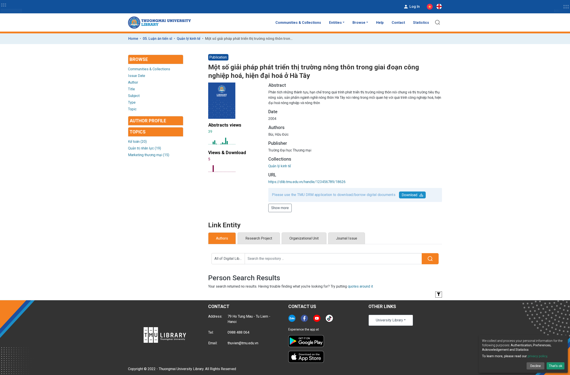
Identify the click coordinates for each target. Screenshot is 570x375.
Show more (280, 208)
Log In (414, 6)
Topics (138, 132)
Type (132, 102)
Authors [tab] (222, 238)
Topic (132, 109)
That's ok (555, 366)
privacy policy (537, 356)
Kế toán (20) (137, 141)
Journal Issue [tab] (346, 238)
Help (380, 22)
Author (133, 82)
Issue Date (136, 76)
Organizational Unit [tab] (304, 238)
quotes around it (360, 286)
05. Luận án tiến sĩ (157, 38)
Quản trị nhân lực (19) (144, 148)
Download (409, 195)
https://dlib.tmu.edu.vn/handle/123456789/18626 (307, 182)
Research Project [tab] (258, 238)
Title (131, 89)
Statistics (421, 22)
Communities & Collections (298, 22)
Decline (535, 366)
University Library (389, 320)
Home (133, 38)
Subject (134, 96)
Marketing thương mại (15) (148, 155)
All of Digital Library (229, 258)
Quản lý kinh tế (188, 38)
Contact (398, 22)
